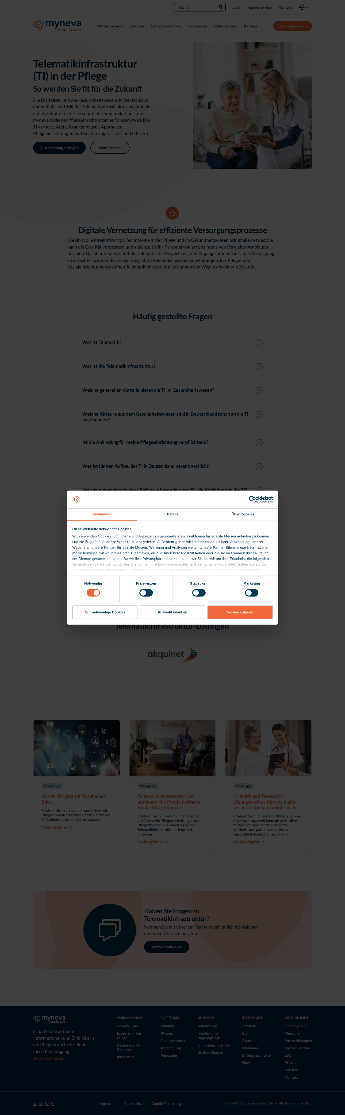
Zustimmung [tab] (102, 514)
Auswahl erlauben (172, 612)
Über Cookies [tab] (243, 514)
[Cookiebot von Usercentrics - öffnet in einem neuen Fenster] (252, 499)
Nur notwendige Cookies (105, 612)
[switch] (146, 593)
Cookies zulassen (240, 612)
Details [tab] (172, 514)
